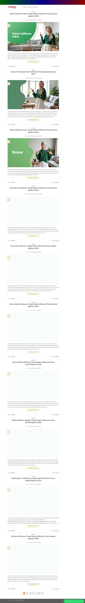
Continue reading (33, 61)
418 (39, 593)
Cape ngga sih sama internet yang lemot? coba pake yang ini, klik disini (44, 2)
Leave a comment (55, 66)
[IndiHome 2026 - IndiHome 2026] (14, 7)
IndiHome (13, 66)
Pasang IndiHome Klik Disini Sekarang (74, 601)
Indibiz (24, 7)
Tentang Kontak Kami (32, 7)
